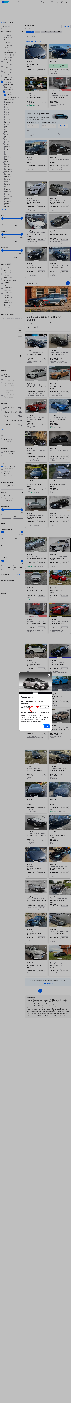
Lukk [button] (46, 726)
